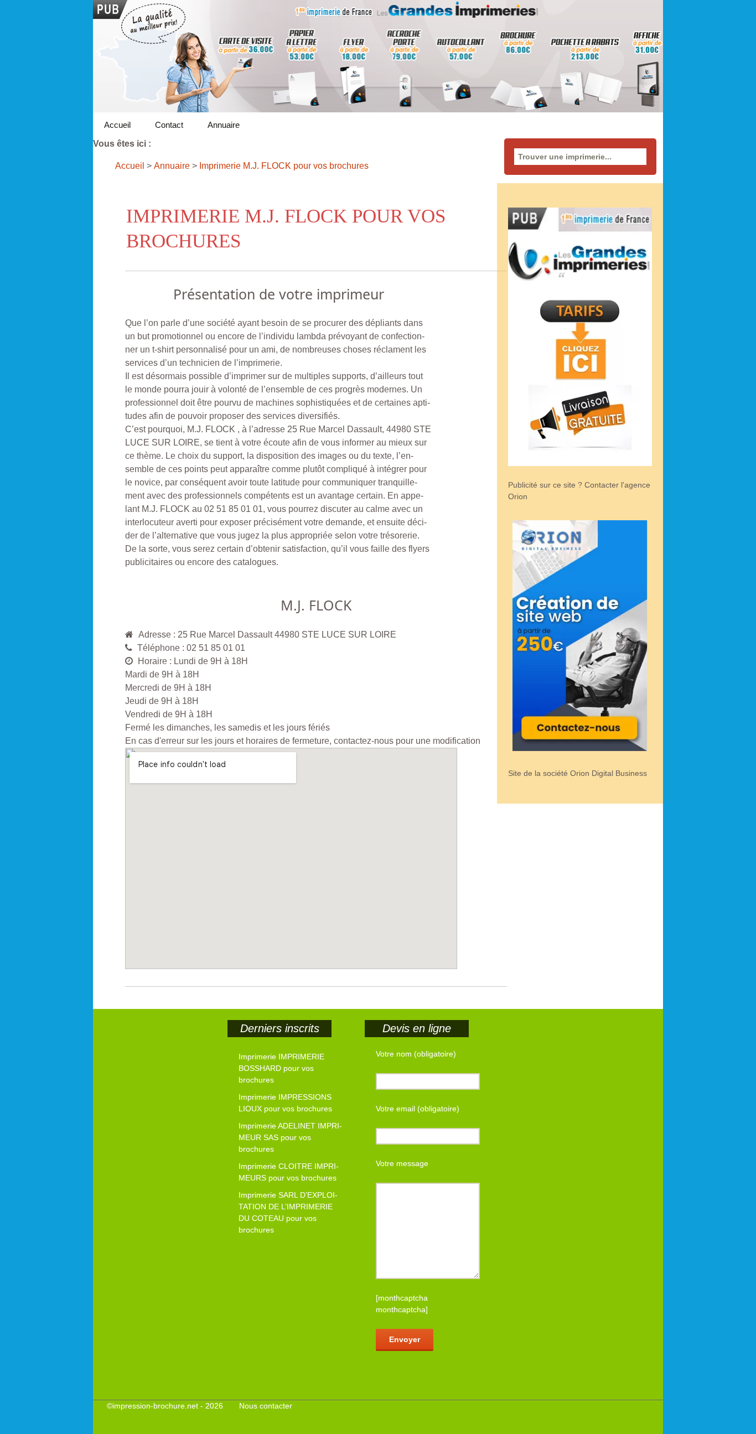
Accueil (117, 125)
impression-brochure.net (155, 1405)
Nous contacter (265, 1405)
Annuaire (224, 125)
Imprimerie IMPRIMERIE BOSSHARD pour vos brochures (281, 1068)
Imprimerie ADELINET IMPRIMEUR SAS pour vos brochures (290, 1137)
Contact (169, 125)
